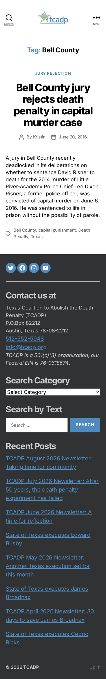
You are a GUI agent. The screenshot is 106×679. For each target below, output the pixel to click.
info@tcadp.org (26, 347)
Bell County (25, 230)
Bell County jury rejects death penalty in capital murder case (53, 105)
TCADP (31, 667)
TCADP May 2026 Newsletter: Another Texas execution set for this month (48, 566)
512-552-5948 (25, 338)
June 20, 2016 (73, 137)
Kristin (39, 137)
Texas (37, 236)
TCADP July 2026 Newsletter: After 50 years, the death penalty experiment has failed (52, 489)
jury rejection (53, 73)
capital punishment (57, 230)
